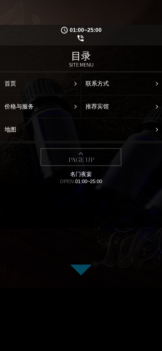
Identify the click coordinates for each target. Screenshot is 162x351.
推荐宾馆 (97, 106)
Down (81, 270)
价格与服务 (19, 106)
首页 (10, 83)
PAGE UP (81, 160)
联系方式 (97, 83)
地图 (10, 129)
